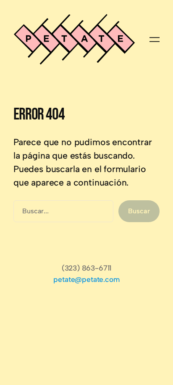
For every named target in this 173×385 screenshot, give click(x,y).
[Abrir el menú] (154, 40)
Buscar (138, 211)
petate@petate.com (86, 279)
